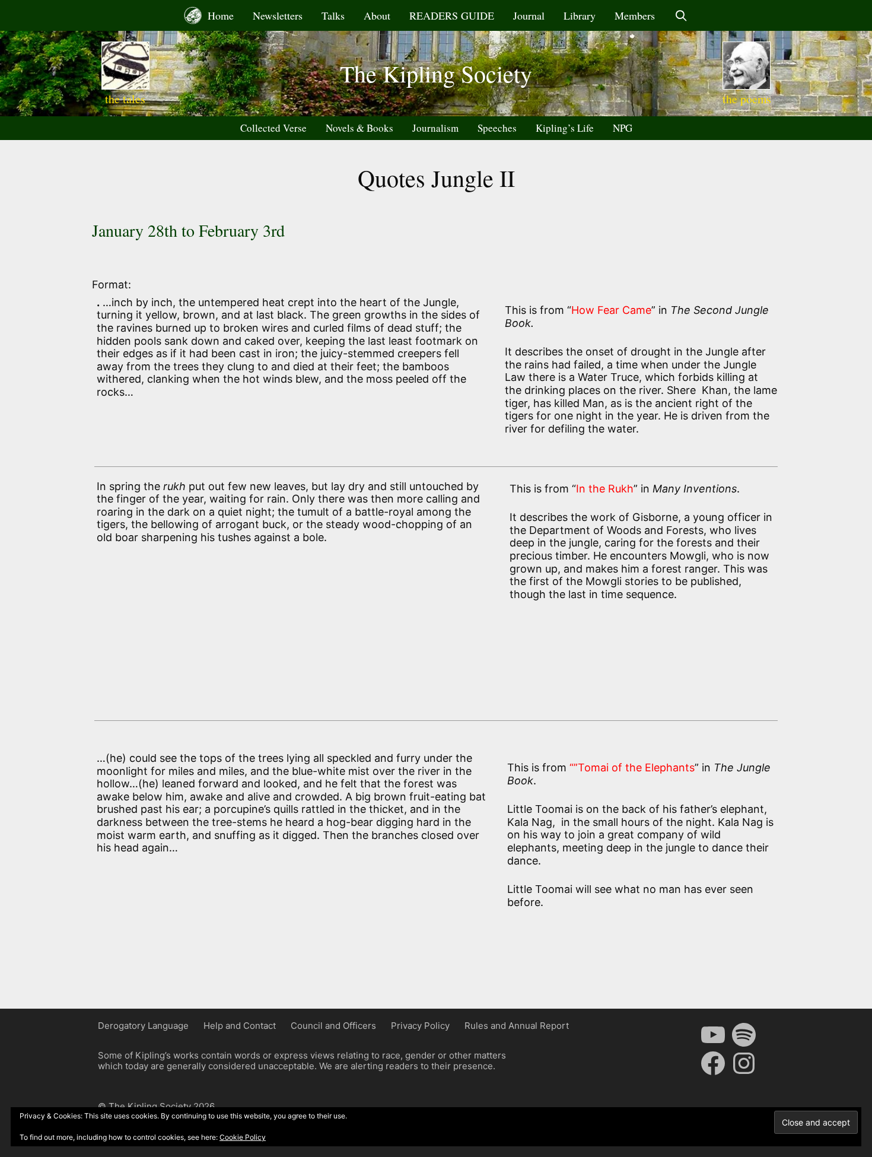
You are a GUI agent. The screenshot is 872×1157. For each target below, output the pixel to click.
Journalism (435, 128)
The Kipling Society (436, 73)
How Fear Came (611, 310)
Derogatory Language (143, 1025)
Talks (333, 15)
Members (635, 15)
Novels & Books (359, 128)
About (377, 15)
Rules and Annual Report (516, 1025)
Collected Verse (273, 128)
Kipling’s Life (565, 128)
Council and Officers (333, 1025)
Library (580, 15)
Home (219, 15)
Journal (529, 15)
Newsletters (278, 15)
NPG (622, 128)
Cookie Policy (242, 1137)
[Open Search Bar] (680, 15)
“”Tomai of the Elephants (631, 767)
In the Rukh (605, 488)
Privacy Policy (420, 1025)
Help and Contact (239, 1025)
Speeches (497, 128)
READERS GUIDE (451, 15)
